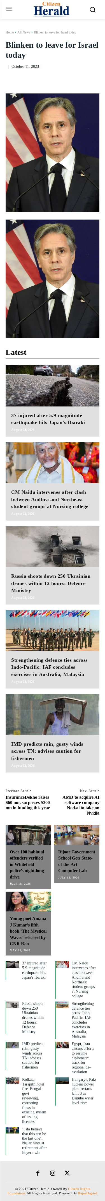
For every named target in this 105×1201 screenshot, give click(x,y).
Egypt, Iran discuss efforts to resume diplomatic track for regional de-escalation (83, 1058)
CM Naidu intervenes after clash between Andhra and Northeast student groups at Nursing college (49, 499)
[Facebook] (55, 77)
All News (23, 32)
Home (10, 32)
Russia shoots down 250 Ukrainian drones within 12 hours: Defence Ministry (50, 583)
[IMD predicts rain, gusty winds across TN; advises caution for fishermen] (52, 714)
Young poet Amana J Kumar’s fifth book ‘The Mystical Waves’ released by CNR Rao (28, 931)
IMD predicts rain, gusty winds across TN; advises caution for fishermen (47, 751)
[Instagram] (53, 1174)
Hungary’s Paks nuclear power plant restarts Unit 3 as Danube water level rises (84, 1091)
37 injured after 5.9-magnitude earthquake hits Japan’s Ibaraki (34, 970)
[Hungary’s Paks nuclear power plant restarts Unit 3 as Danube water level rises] (62, 1080)
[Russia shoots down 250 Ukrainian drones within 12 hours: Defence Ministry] (52, 546)
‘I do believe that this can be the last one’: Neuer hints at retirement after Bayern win (34, 1141)
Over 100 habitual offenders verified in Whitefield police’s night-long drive (27, 864)
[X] (68, 77)
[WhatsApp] (93, 77)
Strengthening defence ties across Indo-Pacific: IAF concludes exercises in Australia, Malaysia (49, 667)
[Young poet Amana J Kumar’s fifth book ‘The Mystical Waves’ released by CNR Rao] (28, 902)
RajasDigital (87, 1193)
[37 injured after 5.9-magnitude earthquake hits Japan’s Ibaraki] (52, 385)
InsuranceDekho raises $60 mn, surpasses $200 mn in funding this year (28, 802)
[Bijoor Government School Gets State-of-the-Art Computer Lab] (77, 835)
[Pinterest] (81, 77)
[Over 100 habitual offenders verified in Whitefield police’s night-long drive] (28, 835)
